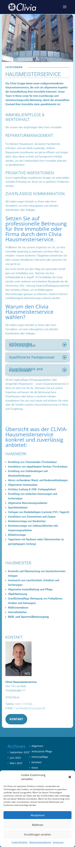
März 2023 (16, 763)
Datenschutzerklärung (40, 842)
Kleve (35, 767)
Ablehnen (37, 825)
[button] (70, 777)
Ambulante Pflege (42, 751)
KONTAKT (16, 719)
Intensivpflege (40, 756)
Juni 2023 (15, 757)
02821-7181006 (23, 704)
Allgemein (37, 746)
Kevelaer (37, 762)
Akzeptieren (38, 815)
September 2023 (19, 752)
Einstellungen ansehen (37, 834)
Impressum (58, 842)
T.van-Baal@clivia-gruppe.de (29, 708)
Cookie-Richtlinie (20, 842)
